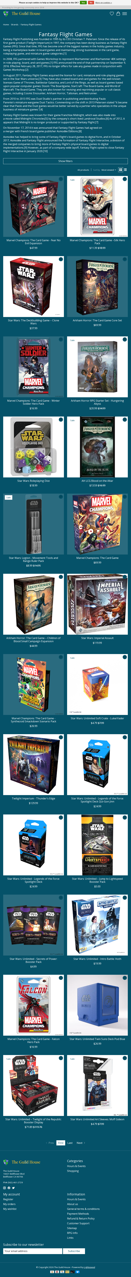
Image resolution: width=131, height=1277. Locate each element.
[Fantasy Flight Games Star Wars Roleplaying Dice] (33, 447)
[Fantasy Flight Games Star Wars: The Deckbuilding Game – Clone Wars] (33, 286)
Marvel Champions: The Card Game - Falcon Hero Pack (34, 1040)
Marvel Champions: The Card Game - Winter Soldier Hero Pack (33, 402)
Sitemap (72, 1228)
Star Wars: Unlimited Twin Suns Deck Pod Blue (97, 1039)
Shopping (73, 1171)
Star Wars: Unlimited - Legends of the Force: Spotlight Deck (33, 880)
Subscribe (74, 1251)
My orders (9, 1204)
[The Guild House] (22, 13)
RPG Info (72, 1233)
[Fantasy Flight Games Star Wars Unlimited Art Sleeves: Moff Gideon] (97, 1085)
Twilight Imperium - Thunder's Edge (33, 798)
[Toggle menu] (124, 13)
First (60, 1143)
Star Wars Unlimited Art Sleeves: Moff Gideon (97, 1119)
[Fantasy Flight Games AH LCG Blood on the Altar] (97, 447)
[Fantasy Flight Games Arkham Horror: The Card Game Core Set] (97, 286)
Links (70, 1237)
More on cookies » (103, 3)
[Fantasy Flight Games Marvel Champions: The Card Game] (97, 524)
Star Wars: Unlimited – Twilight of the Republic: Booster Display (33, 1121)
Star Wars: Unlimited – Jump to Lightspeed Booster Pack (97, 880)
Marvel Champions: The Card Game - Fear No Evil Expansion (34, 241)
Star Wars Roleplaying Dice (33, 481)
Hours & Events (76, 1166)
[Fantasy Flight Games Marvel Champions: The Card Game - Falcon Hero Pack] (33, 1005)
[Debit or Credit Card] (72, 1272)
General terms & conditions (83, 1209)
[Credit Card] (62, 1272)
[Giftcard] (57, 1272)
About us (72, 1204)
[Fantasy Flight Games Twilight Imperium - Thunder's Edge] (33, 764)
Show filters (65, 161)
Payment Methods (78, 1213)
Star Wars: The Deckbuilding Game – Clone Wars (33, 322)
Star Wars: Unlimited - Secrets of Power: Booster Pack (33, 960)
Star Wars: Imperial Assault (97, 638)
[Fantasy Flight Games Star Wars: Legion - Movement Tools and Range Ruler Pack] (33, 524)
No (91, 3)
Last (70, 1143)
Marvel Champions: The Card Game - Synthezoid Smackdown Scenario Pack (33, 720)
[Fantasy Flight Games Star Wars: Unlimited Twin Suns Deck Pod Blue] (97, 1005)
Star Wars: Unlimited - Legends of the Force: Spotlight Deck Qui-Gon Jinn (97, 800)
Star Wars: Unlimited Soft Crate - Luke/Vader (97, 718)
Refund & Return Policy (81, 1218)
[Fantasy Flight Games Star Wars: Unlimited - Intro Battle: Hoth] (97, 925)
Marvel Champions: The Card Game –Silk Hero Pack (97, 241)
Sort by (96, 169)
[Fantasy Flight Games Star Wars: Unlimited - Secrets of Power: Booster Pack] (33, 925)
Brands (14, 24)
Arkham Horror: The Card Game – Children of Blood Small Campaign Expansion (33, 639)
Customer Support (78, 1223)
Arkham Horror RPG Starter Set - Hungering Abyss (97, 402)
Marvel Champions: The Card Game (97, 558)
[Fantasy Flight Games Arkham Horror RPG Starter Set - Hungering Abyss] (97, 366)
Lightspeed (89, 1267)
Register (8, 1199)
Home (6, 24)
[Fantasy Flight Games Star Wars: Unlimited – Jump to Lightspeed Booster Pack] (97, 844)
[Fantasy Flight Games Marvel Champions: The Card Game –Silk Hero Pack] (97, 206)
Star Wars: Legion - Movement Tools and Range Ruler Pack (33, 559)
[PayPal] (67, 1272)
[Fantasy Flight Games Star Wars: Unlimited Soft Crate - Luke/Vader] (97, 684)
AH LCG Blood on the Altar (97, 481)
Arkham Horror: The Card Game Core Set (97, 320)
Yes (83, 3)
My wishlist (9, 1209)
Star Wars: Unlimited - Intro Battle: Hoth (97, 959)
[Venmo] (78, 1272)
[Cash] (52, 1272)
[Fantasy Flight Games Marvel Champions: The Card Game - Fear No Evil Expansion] (33, 206)
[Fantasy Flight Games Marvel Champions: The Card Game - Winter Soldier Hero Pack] (33, 366)
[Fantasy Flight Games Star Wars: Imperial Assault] (97, 604)
